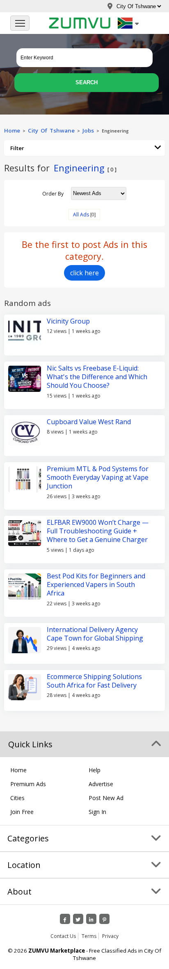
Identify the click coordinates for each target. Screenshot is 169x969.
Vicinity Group (68, 321)
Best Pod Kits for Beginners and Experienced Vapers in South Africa (96, 584)
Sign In (97, 812)
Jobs (88, 130)
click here (84, 272)
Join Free (22, 812)
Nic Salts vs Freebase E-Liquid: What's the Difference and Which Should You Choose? (97, 377)
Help (94, 770)
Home (12, 130)
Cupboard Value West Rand (89, 421)
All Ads (81, 214)
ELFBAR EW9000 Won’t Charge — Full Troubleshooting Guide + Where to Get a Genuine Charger (97, 531)
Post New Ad (106, 798)
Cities (17, 798)
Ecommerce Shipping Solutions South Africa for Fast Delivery (94, 681)
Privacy (110, 936)
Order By (53, 193)
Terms (89, 936)
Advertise (101, 784)
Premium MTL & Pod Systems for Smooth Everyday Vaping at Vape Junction (97, 477)
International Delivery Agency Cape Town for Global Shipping (95, 634)
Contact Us (63, 936)
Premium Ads (28, 784)
